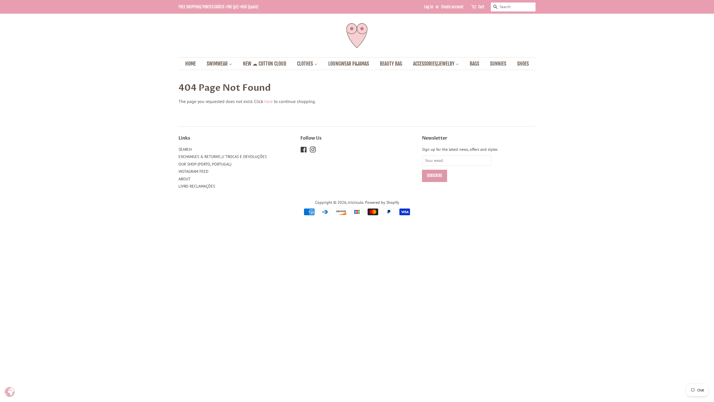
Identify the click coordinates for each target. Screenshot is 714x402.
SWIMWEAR (218, 64)
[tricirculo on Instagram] (313, 150)
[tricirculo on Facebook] (303, 150)
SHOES (523, 64)
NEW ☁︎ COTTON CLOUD (264, 64)
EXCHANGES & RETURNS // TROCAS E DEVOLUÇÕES (222, 156)
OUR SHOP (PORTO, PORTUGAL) (204, 164)
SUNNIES (498, 64)
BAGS (474, 64)
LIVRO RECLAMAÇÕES (196, 186)
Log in (428, 6)
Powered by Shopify (382, 202)
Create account (452, 6)
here (268, 101)
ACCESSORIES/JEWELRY (434, 64)
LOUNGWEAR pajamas (348, 64)
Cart (481, 6)
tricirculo (355, 202)
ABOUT (184, 178)
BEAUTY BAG (391, 64)
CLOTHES (305, 64)
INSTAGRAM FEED (193, 171)
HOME (190, 64)
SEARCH (185, 149)
